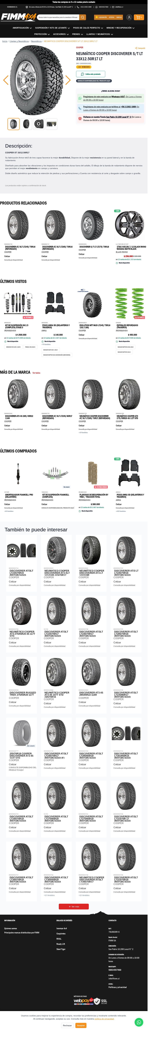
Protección (40, 34)
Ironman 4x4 (61, 928)
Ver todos (36, 372)
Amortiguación (21, 28)
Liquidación (103, 17)
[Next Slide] (68, 80)
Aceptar (81, 1025)
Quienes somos (10, 928)
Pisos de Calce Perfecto (86, 28)
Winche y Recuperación (118, 28)
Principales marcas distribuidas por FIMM (21, 932)
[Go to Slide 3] (39, 124)
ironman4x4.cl (12, 7)
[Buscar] (82, 17)
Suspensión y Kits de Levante (51, 28)
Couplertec (61, 933)
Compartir (141, 48)
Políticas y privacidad (118, 987)
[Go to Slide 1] (13, 124)
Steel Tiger (60, 949)
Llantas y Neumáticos (98, 34)
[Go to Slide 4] (51, 124)
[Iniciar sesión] (129, 17)
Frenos (76, 34)
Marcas (119, 17)
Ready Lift (60, 943)
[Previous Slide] (6, 80)
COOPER (79, 47)
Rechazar (67, 1025)
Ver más (75, 906)
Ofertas (111, 17)
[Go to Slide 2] (26, 124)
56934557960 (103, 7)
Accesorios (59, 34)
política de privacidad (104, 1019)
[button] (37, 80)
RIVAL (58, 938)
